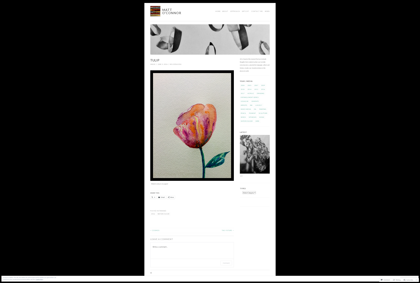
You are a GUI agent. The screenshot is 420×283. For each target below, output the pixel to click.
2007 (256, 85)
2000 (243, 85)
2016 (153, 214)
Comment (226, 263)
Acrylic (251, 93)
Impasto (244, 105)
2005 (249, 85)
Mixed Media (246, 109)
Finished (162, 211)
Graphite (255, 101)
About (225, 11)
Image (152, 64)
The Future (228, 230)
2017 (243, 93)
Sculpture (263, 113)
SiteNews (252, 117)
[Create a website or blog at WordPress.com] (151, 273)
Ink (251, 105)
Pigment (252, 113)
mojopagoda (175, 64)
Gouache (245, 101)
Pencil (243, 113)
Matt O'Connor (171, 11)
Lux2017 (258, 105)
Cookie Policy (39, 279)
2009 (263, 85)
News (267, 11)
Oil (255, 109)
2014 (249, 89)
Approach (235, 11)
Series (243, 117)
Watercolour (163, 214)
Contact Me (257, 11)
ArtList (245, 11)
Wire (257, 121)
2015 (256, 89)
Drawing (260, 93)
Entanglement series (250, 97)
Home (218, 11)
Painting (262, 109)
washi (261, 117)
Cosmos (154, 230)
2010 (243, 89)
